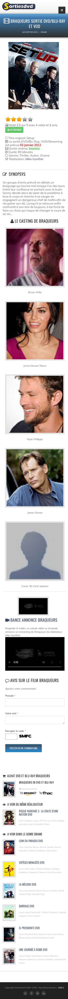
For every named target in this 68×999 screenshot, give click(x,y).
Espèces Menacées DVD (31, 862)
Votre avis (11, 713)
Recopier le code (15, 731)
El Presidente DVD (29, 928)
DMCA (61, 987)
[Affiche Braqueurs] (33, 75)
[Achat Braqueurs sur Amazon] (28, 793)
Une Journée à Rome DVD (33, 950)
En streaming (15, 129)
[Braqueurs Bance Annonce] (35, 606)
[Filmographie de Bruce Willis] (35, 258)
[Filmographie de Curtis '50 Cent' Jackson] (35, 552)
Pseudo (10, 695)
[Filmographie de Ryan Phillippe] (35, 405)
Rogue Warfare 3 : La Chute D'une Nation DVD (38, 813)
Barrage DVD (26, 906)
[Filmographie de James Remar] (35, 479)
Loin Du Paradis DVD (31, 841)
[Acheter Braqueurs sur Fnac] (45, 793)
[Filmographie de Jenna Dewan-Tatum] (35, 332)
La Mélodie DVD (27, 884)
